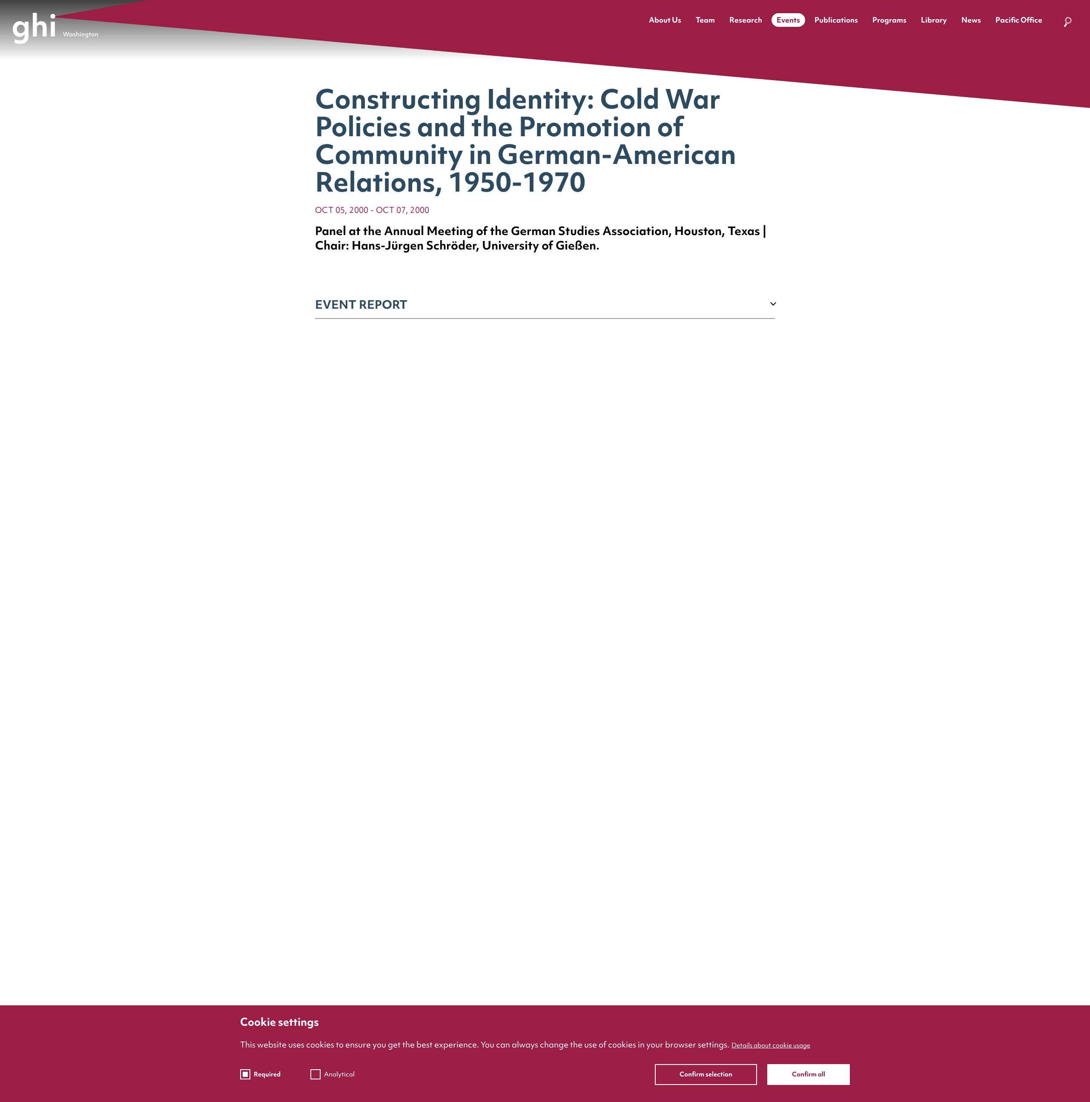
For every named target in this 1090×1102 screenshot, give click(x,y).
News (971, 20)
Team (705, 20)
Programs (889, 20)
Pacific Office (1018, 20)
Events (788, 20)
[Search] (1067, 24)
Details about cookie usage (770, 1045)
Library (934, 20)
